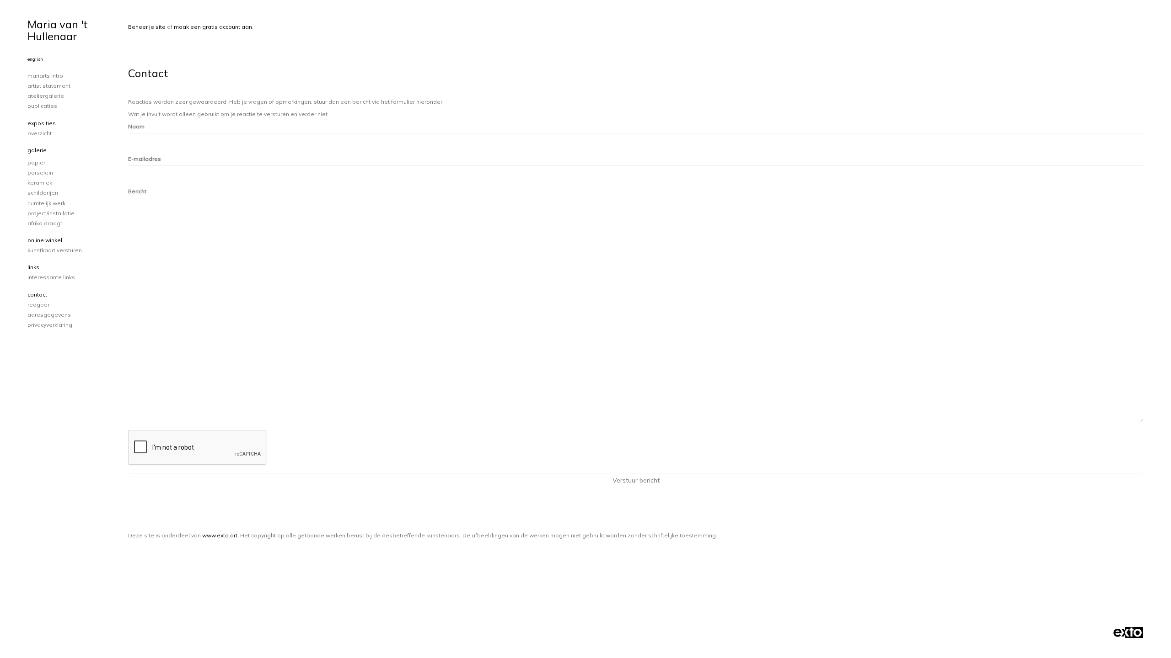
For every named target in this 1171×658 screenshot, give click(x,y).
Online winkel (44, 240)
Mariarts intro (45, 75)
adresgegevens (49, 314)
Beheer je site (147, 26)
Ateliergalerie (45, 95)
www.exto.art (219, 535)
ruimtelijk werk (46, 203)
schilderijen (42, 192)
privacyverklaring (49, 324)
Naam (136, 126)
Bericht (137, 191)
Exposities (41, 123)
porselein (40, 172)
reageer (38, 304)
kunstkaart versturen (54, 250)
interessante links (51, 277)
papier (36, 162)
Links (33, 267)
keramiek (39, 182)
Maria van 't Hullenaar (57, 30)
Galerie (37, 150)
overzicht (39, 133)
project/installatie (51, 213)
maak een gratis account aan (213, 26)
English (35, 59)
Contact (37, 294)
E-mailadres (144, 158)
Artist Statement (48, 85)
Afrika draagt (44, 223)
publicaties (42, 105)
